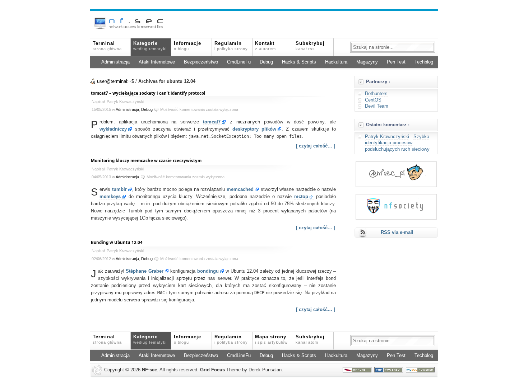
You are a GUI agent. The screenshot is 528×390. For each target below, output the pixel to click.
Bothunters (376, 93)
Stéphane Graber (144, 271)
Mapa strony (271, 339)
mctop (301, 196)
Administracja (115, 62)
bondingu (208, 271)
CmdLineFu (239, 62)
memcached (240, 189)
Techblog (423, 62)
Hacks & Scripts (299, 62)
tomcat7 (212, 121)
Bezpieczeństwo (201, 62)
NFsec (149, 369)
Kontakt (265, 46)
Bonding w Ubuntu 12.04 (117, 242)
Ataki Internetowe (157, 62)
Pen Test (396, 62)
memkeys (110, 196)
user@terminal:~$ (115, 81)
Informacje (187, 46)
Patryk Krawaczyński (387, 136)
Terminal (107, 46)
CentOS (373, 100)
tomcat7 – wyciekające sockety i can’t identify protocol (148, 93)
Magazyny (367, 62)
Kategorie (150, 46)
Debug (266, 62)
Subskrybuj (310, 46)
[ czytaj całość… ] (315, 146)
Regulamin (231, 46)
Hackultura (336, 62)
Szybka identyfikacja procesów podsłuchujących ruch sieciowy (397, 143)
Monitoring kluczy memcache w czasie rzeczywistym (146, 160)
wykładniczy (113, 129)
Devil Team (376, 106)
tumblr (119, 189)
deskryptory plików (254, 129)
